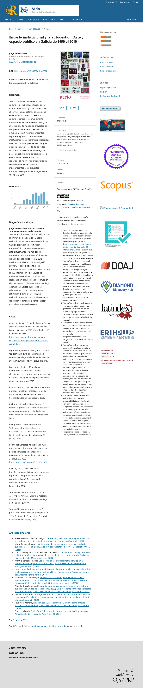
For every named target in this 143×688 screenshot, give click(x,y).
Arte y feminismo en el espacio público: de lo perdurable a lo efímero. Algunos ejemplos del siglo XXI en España (52, 570)
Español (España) (108, 87)
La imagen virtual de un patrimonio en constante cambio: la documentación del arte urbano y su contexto (52, 595)
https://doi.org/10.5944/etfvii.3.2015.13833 (29, 462)
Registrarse (125, 2)
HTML (74, 107)
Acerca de (75, 19)
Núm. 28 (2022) (34, 29)
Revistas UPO (111, 2)
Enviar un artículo (110, 108)
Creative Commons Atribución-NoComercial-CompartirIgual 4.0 (73, 207)
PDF (63, 107)
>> (30, 619)
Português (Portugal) (110, 96)
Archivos (19, 19)
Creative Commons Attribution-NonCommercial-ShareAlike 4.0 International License (77, 247)
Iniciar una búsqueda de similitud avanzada (45, 626)
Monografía (33, 19)
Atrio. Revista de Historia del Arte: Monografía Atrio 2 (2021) (56, 541)
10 (25, 619)
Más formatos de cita (67, 150)
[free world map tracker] (112, 131)
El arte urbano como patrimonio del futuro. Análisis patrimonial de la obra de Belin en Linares (52, 553)
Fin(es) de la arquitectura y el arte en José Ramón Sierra (63, 611)
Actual (8, 19)
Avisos (63, 19)
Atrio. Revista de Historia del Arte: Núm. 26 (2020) (56, 583)
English (103, 91)
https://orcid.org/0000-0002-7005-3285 (23, 62)
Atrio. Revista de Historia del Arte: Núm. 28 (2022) (38, 614)
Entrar (135, 2)
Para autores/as (107, 66)
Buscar (132, 19)
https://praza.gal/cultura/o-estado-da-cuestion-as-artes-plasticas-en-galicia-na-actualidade (28, 340)
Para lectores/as (107, 62)
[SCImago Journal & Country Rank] (116, 208)
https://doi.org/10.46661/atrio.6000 (30, 71)
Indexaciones (49, 19)
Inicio (11, 29)
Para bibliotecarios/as (109, 71)
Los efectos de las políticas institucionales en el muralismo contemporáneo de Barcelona (49, 562)
